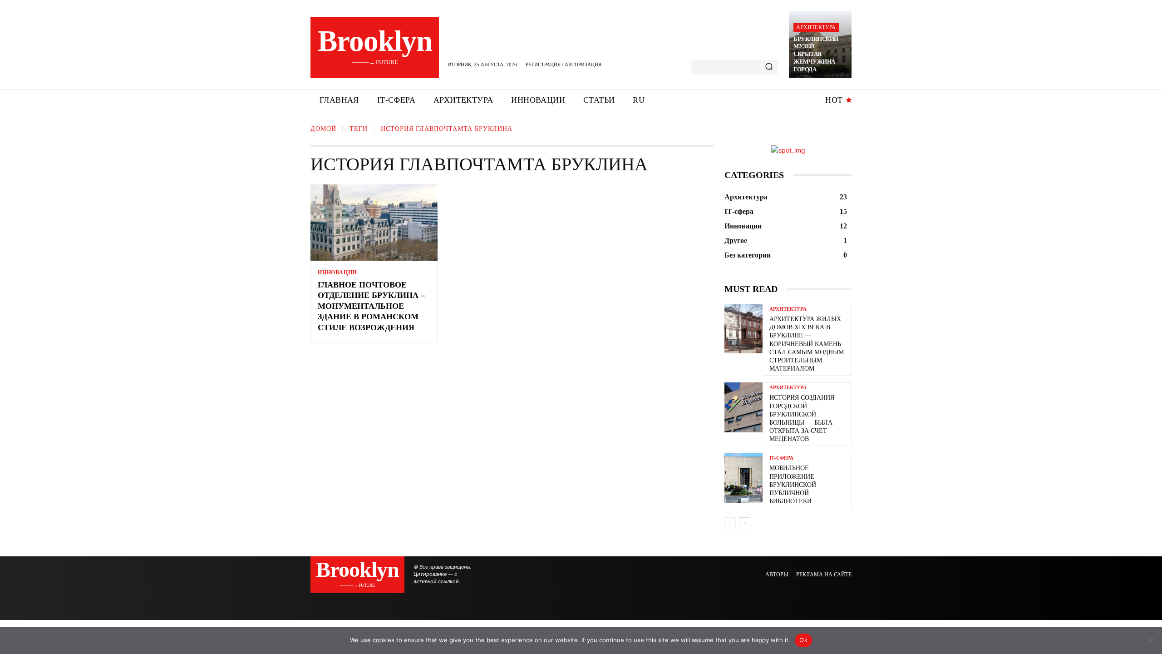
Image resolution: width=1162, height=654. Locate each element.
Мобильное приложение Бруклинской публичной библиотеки (792, 485)
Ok (803, 640)
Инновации (337, 272)
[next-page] (744, 523)
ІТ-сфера (781, 458)
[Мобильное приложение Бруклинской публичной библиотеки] (743, 477)
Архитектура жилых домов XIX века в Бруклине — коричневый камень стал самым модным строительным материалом (806, 344)
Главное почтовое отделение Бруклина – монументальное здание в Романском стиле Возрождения (371, 306)
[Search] (769, 67)
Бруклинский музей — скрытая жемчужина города (815, 54)
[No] (1150, 640)
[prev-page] (730, 523)
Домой (323, 128)
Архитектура (816, 27)
